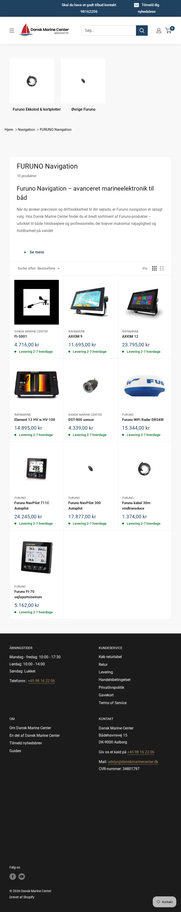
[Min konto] (158, 30)
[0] (168, 30)
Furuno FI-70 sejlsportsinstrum (28, 594)
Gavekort (106, 695)
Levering (106, 672)
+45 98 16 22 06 (41, 681)
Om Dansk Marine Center (30, 728)
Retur (103, 664)
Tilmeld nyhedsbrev (25, 743)
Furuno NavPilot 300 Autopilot (84, 506)
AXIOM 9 (75, 336)
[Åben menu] (11, 30)
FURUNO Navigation (55, 129)
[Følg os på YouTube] (21, 876)
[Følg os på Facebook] (12, 876)
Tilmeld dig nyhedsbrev (149, 8)
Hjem (9, 129)
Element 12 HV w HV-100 (34, 420)
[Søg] (142, 30)
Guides (15, 751)
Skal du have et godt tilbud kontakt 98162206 (89, 8)
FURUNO (128, 414)
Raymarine (76, 331)
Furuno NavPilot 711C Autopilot (31, 506)
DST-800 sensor (81, 420)
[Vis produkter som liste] (162, 268)
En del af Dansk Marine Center (34, 735)
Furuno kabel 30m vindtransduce (136, 506)
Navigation (26, 129)
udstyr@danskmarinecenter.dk (133, 761)
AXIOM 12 (130, 336)
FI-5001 (20, 336)
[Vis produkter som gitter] (154, 268)
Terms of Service (113, 703)
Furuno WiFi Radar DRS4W (143, 420)
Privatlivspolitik (111, 687)
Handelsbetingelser (115, 679)
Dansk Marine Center (31, 331)
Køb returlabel (110, 657)
